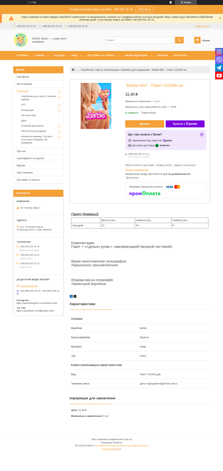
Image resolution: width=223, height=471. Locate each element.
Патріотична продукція (33, 131)
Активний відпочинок (32, 125)
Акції (74, 55)
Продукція (23, 91)
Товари (39, 55)
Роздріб (59, 55)
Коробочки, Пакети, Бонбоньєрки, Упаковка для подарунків (115, 69)
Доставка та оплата (101, 55)
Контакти (144, 9)
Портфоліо (23, 76)
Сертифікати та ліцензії (30, 158)
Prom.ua (128, 439)
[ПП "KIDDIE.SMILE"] (20, 46)
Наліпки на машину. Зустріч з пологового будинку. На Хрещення (37, 139)
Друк (23, 120)
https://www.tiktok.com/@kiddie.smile (35, 310)
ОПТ (23, 104)
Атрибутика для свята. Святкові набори (38, 98)
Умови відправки (136, 55)
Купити (145, 123)
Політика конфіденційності (135, 445)
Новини (162, 55)
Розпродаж (27, 110)
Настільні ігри (28, 115)
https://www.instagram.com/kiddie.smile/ (37, 303)
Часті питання (25, 172)
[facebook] (71, 296)
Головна (22, 55)
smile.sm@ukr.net (29, 286)
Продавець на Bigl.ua (111, 442)
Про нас (21, 151)
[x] (75, 296)
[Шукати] (179, 40)
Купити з (179, 123)
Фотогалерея (24, 84)
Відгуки (21, 165)
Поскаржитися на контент (107, 445)
